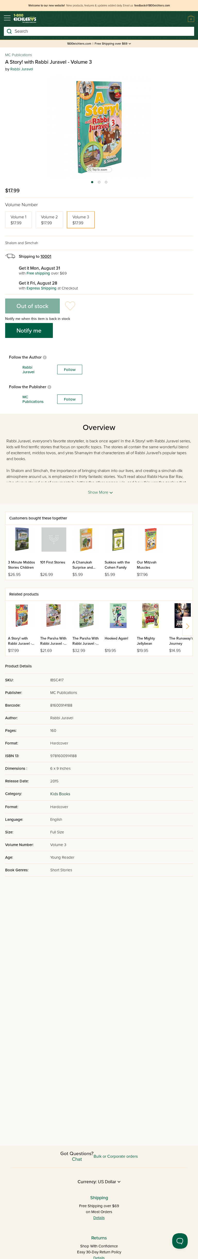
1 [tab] (92, 183)
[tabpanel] (99, 127)
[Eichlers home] (25, 18)
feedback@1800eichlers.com (152, 5)
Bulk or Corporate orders (116, 1156)
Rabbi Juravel (21, 69)
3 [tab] (106, 183)
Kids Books (60, 794)
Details (99, 1217)
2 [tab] (99, 183)
